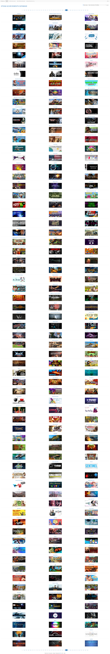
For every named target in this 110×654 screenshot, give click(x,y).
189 (72, 10)
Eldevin (19, 181)
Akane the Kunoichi (91, 555)
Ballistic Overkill (55, 284)
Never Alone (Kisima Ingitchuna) (55, 312)
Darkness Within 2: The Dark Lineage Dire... (19, 116)
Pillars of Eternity (55, 527)
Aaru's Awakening (55, 377)
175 (43, 10)
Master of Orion (55, 181)
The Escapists (19, 144)
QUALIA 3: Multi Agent (19, 620)
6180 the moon (19, 69)
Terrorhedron (55, 60)
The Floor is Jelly (91, 312)
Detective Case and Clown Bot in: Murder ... (91, 209)
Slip (55, 564)
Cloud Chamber (91, 601)
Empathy (19, 527)
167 (26, 10)
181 (55, 10)
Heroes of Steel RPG (19, 555)
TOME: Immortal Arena (19, 424)
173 (39, 10)
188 (70, 10)
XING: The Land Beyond (91, 88)
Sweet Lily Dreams (91, 13)
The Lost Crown (91, 517)
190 (74, 10)
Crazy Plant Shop (18, 499)
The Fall (19, 601)
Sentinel (91, 461)
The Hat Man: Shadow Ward (55, 573)
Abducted (91, 69)
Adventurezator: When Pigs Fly (19, 41)
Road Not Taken (91, 405)
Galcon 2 (55, 368)
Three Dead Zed (55, 545)
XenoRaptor (55, 172)
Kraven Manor (19, 265)
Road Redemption (55, 22)
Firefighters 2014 (18, 517)
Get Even (55, 50)
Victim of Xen (55, 41)
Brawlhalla (18, 536)
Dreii (91, 153)
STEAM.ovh (3, 1)
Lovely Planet (55, 144)
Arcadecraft (55, 209)
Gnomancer (19, 639)
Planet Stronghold (91, 564)
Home (7, 1)
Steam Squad (19, 592)
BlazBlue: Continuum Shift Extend (19, 349)
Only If (91, 172)
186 (66, 10)
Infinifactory (19, 13)
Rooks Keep (19, 88)
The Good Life (19, 452)
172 (36, 10)
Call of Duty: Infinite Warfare (55, 471)
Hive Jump (91, 321)
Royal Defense (55, 555)
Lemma (19, 32)
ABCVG (60, 653)
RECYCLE (91, 340)
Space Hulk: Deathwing (91, 116)
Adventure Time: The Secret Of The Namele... (19, 125)
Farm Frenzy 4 (91, 284)
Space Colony (91, 181)
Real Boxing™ (19, 256)
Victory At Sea (55, 153)
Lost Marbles (91, 536)
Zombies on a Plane (55, 200)
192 (79, 10)
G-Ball (19, 293)
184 (62, 10)
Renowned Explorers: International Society (19, 237)
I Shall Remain (91, 433)
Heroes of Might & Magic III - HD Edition (91, 228)
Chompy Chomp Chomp (18, 480)
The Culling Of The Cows (55, 228)
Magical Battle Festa (91, 480)
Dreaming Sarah (91, 237)
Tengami (91, 60)
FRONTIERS (55, 433)
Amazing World (19, 433)
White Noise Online (19, 405)
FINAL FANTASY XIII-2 (55, 499)
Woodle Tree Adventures (91, 78)
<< (22, 10)
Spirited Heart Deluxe (55, 396)
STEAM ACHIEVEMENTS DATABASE (14, 6)
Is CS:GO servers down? (12, 1)
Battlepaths (91, 293)
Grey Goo (91, 592)
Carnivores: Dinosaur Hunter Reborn (91, 424)
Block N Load (55, 97)
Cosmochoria (19, 461)
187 (68, 10)
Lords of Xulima (91, 265)
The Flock (91, 611)
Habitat (91, 97)
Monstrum (91, 256)
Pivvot (91, 396)
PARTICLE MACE (55, 321)
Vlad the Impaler (19, 312)
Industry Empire (91, 508)
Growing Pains (91, 527)
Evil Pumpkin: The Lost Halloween (91, 22)
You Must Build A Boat (91, 583)
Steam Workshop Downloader (21, 1)
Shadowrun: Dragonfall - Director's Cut (55, 13)
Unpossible (19, 22)
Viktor (55, 256)
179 (51, 10)
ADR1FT (19, 50)
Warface (55, 536)
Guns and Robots (55, 424)
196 (87, 10)
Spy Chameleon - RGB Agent (19, 200)
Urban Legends (91, 41)
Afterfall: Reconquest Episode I (55, 69)
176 (45, 10)
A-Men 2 (19, 368)
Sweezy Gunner (19, 321)
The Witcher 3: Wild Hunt (55, 508)
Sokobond (91, 629)
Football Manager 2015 (19, 340)
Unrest (19, 489)
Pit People (55, 517)
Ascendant (55, 237)
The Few (55, 32)
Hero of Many (19, 209)
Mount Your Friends (19, 284)
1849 (19, 583)
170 (32, 10)
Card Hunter (91, 452)
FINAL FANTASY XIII (91, 499)
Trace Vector (91, 200)
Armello (91, 620)
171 (34, 10)
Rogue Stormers (55, 78)
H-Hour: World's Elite (55, 461)
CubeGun (55, 88)
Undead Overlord (91, 545)
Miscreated (19, 60)
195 (85, 10)
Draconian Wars (55, 265)
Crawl (55, 405)
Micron (55, 620)
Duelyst (19, 545)
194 (83, 10)
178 (49, 10)
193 (81, 10)
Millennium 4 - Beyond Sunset (91, 125)
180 (53, 10)
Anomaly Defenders (55, 349)
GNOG (55, 611)
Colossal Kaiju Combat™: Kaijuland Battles (55, 592)
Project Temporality (19, 629)
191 (76, 10)
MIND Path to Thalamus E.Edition (55, 293)
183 (60, 10)
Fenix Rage (91, 349)
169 (30, 10)
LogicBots (91, 639)
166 (24, 10)
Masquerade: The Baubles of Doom (19, 97)
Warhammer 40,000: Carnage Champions (19, 377)
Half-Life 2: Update (55, 583)
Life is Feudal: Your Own (55, 639)
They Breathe (91, 368)
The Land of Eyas (91, 50)
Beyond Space (19, 228)
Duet (91, 471)
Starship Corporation (91, 489)
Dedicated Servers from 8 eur (30, 1)
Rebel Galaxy (55, 629)
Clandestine (19, 611)
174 (41, 10)
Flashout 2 (19, 172)
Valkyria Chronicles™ (55, 340)
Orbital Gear (19, 153)
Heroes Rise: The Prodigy (19, 78)
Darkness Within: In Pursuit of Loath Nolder (55, 116)
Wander (55, 452)
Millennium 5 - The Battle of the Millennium (55, 125)
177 (47, 10)
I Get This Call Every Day (19, 564)
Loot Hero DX (91, 377)
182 (58, 10)
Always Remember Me (19, 573)
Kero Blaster (55, 480)
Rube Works (19, 508)
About (108, 1)
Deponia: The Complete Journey (19, 471)
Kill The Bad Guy (18, 396)
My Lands (55, 601)
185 (64, 10)
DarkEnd (55, 489)
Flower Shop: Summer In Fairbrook (91, 573)
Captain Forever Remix (91, 144)
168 (28, 10)
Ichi (91, 32)
